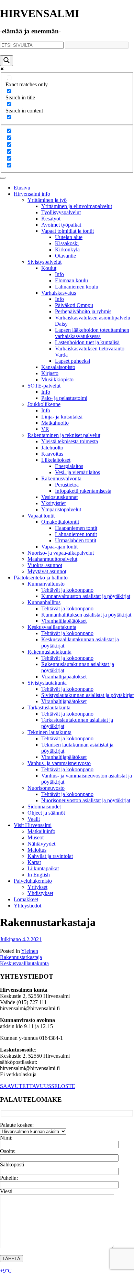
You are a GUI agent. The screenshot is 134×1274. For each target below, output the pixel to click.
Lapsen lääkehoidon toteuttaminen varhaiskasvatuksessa (92, 333)
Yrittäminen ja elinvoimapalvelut (76, 206)
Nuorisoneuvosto (46, 788)
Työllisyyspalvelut (61, 212)
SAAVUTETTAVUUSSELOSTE (37, 1086)
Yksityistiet (53, 503)
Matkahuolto (55, 423)
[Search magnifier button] (6, 60)
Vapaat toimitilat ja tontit (67, 231)
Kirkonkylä (67, 249)
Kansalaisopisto (58, 367)
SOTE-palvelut (43, 386)
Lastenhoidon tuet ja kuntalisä (87, 342)
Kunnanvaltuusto (46, 584)
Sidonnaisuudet (44, 806)
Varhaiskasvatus (58, 293)
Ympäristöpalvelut (61, 509)
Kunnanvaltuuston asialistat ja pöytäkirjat (85, 596)
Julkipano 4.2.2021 (21, 939)
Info (59, 274)
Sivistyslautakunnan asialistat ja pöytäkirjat (87, 695)
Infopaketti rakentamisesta (83, 491)
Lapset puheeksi (72, 361)
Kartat (34, 862)
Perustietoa (67, 485)
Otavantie (65, 256)
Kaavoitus (52, 454)
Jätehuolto (52, 447)
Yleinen (29, 951)
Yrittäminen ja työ (47, 200)
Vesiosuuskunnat (59, 497)
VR (45, 429)
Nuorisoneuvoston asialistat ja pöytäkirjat (85, 800)
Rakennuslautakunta (49, 652)
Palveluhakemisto (33, 881)
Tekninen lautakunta (49, 732)
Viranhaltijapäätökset (64, 621)
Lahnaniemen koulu (76, 287)
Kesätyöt (50, 218)
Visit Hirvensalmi (33, 825)
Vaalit (33, 819)
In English (38, 875)
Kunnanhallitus (43, 602)
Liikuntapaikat (43, 868)
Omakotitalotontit (60, 522)
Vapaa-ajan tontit (59, 546)
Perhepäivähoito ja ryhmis (83, 311)
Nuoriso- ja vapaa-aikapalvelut (60, 553)
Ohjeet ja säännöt (46, 813)
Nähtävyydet (41, 844)
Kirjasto (49, 373)
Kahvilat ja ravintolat (50, 856)
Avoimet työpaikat (61, 225)
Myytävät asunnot (46, 571)
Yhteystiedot (27, 905)
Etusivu (22, 187)
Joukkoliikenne (43, 404)
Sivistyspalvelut (44, 262)
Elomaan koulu (71, 280)
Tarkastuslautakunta (48, 707)
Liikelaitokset (55, 460)
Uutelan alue (68, 237)
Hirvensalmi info (32, 194)
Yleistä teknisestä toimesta (69, 441)
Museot (35, 837)
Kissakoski (67, 243)
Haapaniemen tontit (76, 528)
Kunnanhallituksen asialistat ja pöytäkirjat (86, 615)
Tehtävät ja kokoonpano (67, 590)
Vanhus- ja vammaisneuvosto (59, 763)
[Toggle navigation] (2, 178)
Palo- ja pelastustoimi (64, 398)
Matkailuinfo (41, 831)
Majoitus (36, 850)
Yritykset (37, 887)
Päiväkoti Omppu (74, 305)
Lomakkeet (26, 899)
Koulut (48, 268)
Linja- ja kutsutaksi (61, 417)
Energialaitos (69, 466)
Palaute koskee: (17, 1125)
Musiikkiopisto (57, 379)
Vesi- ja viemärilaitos (77, 472)
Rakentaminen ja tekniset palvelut (63, 435)
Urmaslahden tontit (75, 540)
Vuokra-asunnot (44, 565)
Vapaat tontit (41, 516)
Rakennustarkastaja (21, 957)
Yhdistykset (40, 893)
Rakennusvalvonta (61, 478)
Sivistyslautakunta (47, 683)
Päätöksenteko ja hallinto (41, 577)
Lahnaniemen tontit (76, 534)
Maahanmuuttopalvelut (52, 559)
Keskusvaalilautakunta (51, 627)
